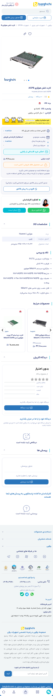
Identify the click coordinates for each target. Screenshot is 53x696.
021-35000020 (25, 582)
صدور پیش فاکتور (12, 17)
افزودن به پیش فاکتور (25, 189)
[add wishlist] (30, 33)
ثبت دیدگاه (25, 408)
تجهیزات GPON (23, 25)
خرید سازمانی (38, 17)
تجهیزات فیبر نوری (38, 25)
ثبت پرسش (25, 482)
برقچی (50, 25)
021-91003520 (8, 582)
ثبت (8, 674)
